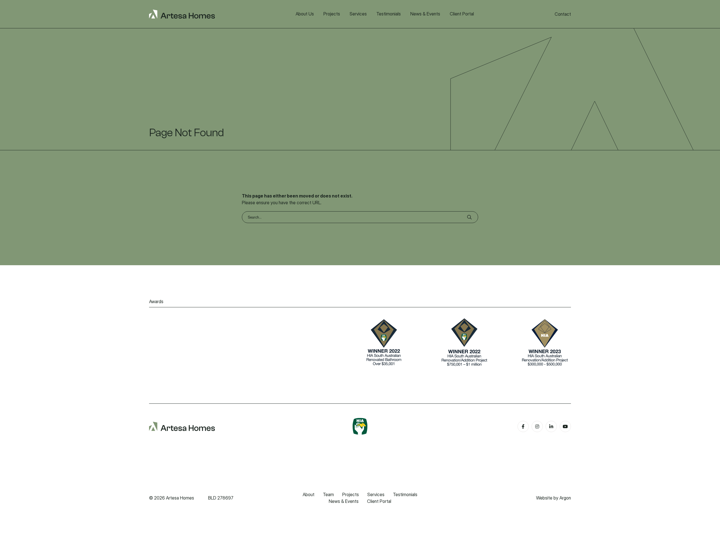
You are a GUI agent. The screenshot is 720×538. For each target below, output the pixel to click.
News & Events (344, 501)
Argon (565, 498)
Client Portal (379, 501)
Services (375, 494)
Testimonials (405, 494)
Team (328, 494)
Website (544, 498)
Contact (563, 14)
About (308, 494)
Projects (350, 494)
